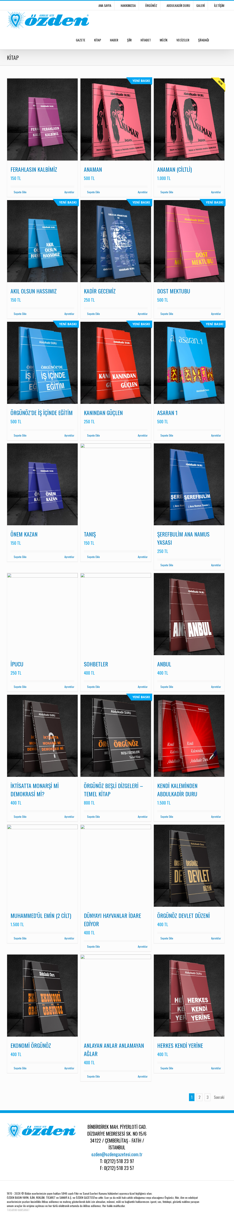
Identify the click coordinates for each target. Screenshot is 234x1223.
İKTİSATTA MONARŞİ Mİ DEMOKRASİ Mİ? (35, 789)
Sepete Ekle (20, 192)
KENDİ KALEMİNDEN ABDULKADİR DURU (177, 789)
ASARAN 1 (167, 412)
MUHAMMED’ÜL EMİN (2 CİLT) (41, 915)
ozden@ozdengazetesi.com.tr (117, 1154)
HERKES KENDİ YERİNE (180, 1045)
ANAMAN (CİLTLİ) (174, 169)
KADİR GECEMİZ (100, 291)
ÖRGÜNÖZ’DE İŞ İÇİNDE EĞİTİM (42, 412)
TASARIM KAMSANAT (18, 1210)
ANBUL (164, 664)
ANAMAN (93, 169)
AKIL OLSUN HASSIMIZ (34, 291)
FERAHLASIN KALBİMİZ (34, 169)
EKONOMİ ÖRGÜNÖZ (31, 1045)
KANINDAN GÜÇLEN (103, 412)
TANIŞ (90, 534)
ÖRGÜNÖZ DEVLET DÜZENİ (183, 915)
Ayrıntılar (69, 192)
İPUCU (17, 664)
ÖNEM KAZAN (24, 534)
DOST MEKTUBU (173, 291)
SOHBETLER (96, 664)
